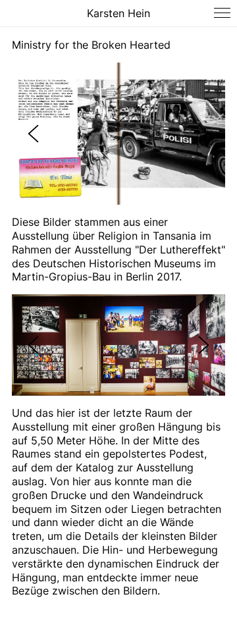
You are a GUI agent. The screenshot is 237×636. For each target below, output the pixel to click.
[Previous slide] (33, 133)
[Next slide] (204, 133)
